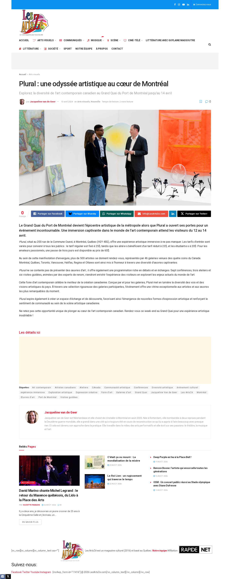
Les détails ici (29, 332)
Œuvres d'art (28, 397)
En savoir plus (32, 521)
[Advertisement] (149, 22)
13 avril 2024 (67, 101)
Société (53, 48)
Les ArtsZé (187, 392)
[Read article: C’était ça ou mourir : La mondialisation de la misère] (95, 462)
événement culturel (187, 387)
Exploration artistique (60, 392)
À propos (102, 48)
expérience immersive (33, 392)
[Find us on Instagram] (179, 4)
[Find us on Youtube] (183, 4)
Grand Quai (141, 392)
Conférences (141, 387)
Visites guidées (69, 397)
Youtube (35, 572)
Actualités (28, 483)
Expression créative (86, 392)
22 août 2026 (115, 484)
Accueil (24, 40)
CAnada (96, 387)
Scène (114, 40)
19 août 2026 (161, 462)
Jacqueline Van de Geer (164, 392)
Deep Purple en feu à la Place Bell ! (172, 457)
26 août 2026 (49, 505)
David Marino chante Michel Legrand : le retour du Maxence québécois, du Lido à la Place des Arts (48, 495)
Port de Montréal (48, 397)
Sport (68, 48)
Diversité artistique (162, 387)
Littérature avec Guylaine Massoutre (170, 40)
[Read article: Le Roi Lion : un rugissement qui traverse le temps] (95, 481)
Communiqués (73, 40)
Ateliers (84, 387)
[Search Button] (209, 44)
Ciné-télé (134, 40)
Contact (117, 48)
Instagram (46, 572)
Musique (96, 40)
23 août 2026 (115, 465)
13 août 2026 (161, 490)
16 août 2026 (161, 476)
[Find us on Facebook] (175, 4)
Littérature (31, 48)
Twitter (26, 572)
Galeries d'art (123, 392)
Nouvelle (95, 101)
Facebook (16, 572)
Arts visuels (45, 40)
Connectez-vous (203, 4)
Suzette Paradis (31, 505)
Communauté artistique (117, 387)
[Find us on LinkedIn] (188, 4)
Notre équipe (83, 48)
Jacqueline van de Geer (43, 101)
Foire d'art (106, 392)
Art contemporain (41, 387)
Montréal (201, 392)
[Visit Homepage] (34, 22)
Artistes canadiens (65, 387)
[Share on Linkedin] (172, 214)
